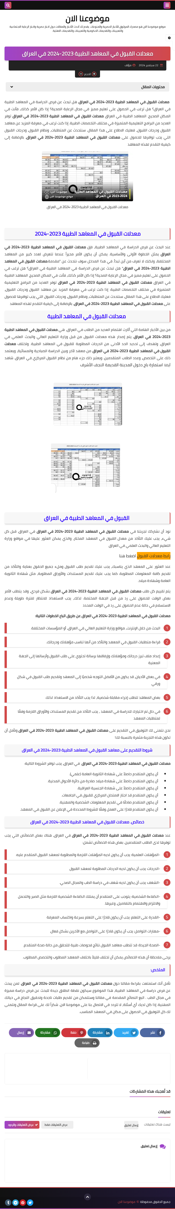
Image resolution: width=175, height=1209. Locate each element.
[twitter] (30, 1202)
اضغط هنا (127, 556)
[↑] (87, 1196)
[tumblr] (8, 1202)
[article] (48, 1069)
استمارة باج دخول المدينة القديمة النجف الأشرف (121, 365)
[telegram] (15, 1202)
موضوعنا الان (87, 18)
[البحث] (8, 5)
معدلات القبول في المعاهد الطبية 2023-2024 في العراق (87, 207)
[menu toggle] (167, 5)
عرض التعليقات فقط (56, 1124)
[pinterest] (23, 1202)
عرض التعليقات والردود (21, 1124)
